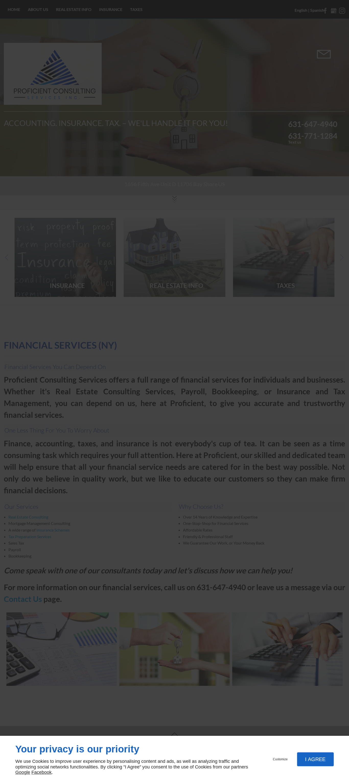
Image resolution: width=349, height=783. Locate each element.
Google (22, 772)
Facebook (41, 772)
